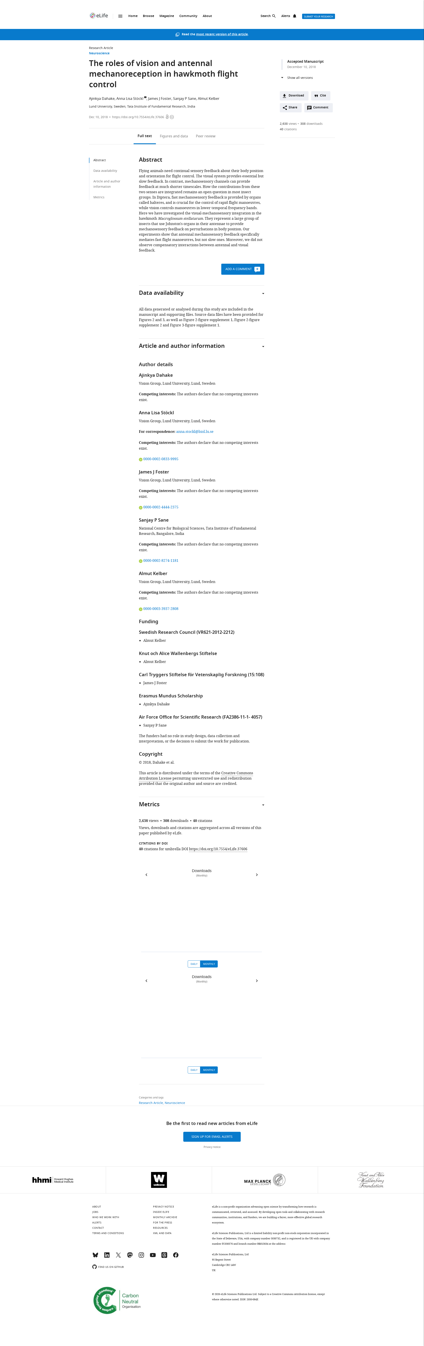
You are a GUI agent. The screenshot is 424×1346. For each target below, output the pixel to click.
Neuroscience (99, 53)
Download (296, 95)
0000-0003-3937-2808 (160, 608)
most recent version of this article (222, 34)
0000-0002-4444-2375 (160, 507)
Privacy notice (212, 1147)
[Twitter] (118, 1257)
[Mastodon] (130, 1257)
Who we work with (105, 1217)
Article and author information (106, 184)
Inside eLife (161, 1212)
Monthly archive (165, 1217)
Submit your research (318, 16)
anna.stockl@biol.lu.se (195, 431)
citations (288, 129)
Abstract (99, 160)
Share (293, 107)
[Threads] (164, 1257)
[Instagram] (141, 1257)
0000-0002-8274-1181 (160, 560)
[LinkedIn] (107, 1257)
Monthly (209, 964)
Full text (145, 136)
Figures (174, 136)
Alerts (285, 16)
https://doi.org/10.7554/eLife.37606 (138, 117)
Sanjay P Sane (184, 98)
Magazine (166, 16)
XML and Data (162, 1233)
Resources (160, 1228)
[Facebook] (176, 1257)
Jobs (95, 1212)
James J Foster (159, 98)
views (288, 123)
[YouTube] (153, 1257)
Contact (98, 1228)
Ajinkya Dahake (102, 98)
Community (188, 16)
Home (133, 16)
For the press (162, 1222)
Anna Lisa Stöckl (129, 98)
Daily (194, 964)
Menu (120, 16)
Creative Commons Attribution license (294, 1294)
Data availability (105, 170)
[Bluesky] (95, 1257)
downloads (311, 123)
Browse (148, 16)
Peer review (206, 136)
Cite (323, 95)
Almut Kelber (209, 98)
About (207, 16)
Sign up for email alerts (212, 1136)
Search (266, 16)
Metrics (98, 197)
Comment (322, 108)
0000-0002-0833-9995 (160, 459)
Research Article (101, 48)
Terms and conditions (108, 1233)
